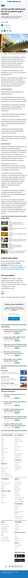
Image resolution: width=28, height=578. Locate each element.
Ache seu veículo (4, 524)
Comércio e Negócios (19, 518)
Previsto (16, 464)
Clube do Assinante (5, 473)
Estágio (16, 443)
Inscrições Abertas (18, 467)
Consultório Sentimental (5, 483)
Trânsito (2, 461)
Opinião (2, 453)
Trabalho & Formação (19, 441)
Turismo (2, 459)
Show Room (17, 492)
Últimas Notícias (18, 446)
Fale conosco (17, 457)
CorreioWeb (5, 479)
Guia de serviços (18, 490)
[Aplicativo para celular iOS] (20, 556)
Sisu (15, 452)
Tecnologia (3, 457)
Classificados (19, 504)
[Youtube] (18, 566)
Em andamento (17, 466)
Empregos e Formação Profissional (19, 512)
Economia (3, 444)
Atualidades (17, 538)
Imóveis (16, 508)
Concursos (18, 460)
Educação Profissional (19, 453)
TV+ (2, 500)
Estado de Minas (18, 545)
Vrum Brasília (17, 529)
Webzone (3, 486)
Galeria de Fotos (18, 495)
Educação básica (18, 437)
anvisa (4, 297)
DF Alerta (16, 524)
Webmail (3, 488)
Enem (16, 444)
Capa (2, 437)
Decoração (17, 494)
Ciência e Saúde (4, 452)
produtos (17, 297)
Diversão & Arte (4, 448)
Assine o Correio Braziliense (6, 475)
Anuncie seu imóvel (18, 483)
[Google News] (10, 31)
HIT (2, 498)
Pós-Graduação (18, 455)
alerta (22, 202)
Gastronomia (3, 484)
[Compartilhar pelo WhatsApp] (19, 333)
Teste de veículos (4, 529)
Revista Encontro (20, 532)
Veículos (16, 509)
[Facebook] (5, 31)
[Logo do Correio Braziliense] (14, 1)
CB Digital (3, 469)
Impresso (4, 463)
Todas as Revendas (4, 539)
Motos (2, 535)
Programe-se (3, 495)
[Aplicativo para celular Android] (20, 560)
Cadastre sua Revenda (5, 540)
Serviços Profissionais (19, 516)
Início (2, 22)
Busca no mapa (17, 484)
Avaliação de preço (4, 531)
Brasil (6, 22)
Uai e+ (16, 548)
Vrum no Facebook (4, 537)
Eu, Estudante (19, 435)
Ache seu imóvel (18, 481)
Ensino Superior (18, 439)
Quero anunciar (18, 506)
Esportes (3, 450)
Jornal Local (17, 526)
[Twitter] (8, 31)
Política (2, 441)
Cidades (2, 439)
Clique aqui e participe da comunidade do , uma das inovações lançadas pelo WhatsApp (13, 267)
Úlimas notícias (17, 488)
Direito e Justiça (4, 467)
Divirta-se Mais (6, 491)
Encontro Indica (18, 540)
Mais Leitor (3, 502)
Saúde (23, 297)
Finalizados (17, 469)
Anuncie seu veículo (5, 526)
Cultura (16, 448)
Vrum (3, 522)
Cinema (2, 493)
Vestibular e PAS (18, 450)
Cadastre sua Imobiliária (19, 501)
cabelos (9, 297)
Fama (2, 481)
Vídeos (2, 533)
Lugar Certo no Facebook (19, 497)
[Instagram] (15, 566)
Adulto (16, 514)
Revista (16, 536)
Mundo (2, 446)
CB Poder (16, 528)
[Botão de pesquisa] (26, 1)
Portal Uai (16, 547)
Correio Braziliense (7, 435)
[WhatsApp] (2, 31)
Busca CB (3, 471)
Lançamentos (17, 486)
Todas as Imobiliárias (19, 499)
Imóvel (17, 479)
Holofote (2, 455)
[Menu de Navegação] (2, 1)
